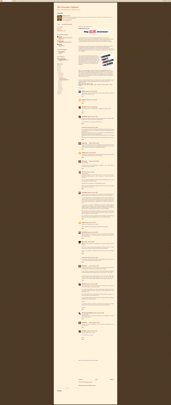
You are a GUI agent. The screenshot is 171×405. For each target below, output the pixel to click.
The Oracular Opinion (68, 6)
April (60, 86)
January (60, 89)
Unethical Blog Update (62, 78)
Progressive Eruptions (62, 58)
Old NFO (83, 91)
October (60, 75)
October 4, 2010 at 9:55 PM (91, 222)
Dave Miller (84, 106)
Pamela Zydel (67, 15)
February (60, 88)
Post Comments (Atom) (87, 382)
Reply (83, 95)
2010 (59, 71)
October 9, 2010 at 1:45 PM (94, 265)
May (60, 84)
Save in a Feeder (59, 26)
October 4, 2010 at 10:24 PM (92, 232)
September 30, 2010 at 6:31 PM (91, 91)
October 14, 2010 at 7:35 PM (94, 322)
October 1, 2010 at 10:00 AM (92, 106)
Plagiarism (107, 84)
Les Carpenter (84, 116)
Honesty (95, 84)
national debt (59, 28)
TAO (82, 241)
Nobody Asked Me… (62, 51)
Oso (82, 171)
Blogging (82, 84)
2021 (59, 65)
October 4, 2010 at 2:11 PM (92, 192)
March (60, 87)
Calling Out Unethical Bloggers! (64, 79)
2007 (59, 93)
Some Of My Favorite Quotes (67, 24)
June (60, 83)
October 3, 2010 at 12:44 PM (89, 171)
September (61, 77)
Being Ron (60, 36)
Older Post (112, 379)
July (60, 82)
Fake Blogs (91, 84)
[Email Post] (91, 83)
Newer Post (80, 379)
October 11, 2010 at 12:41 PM (92, 283)
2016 (59, 67)
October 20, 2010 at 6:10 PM (92, 330)
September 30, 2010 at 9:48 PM (91, 99)
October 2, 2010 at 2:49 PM (94, 143)
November (61, 74)
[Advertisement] (88, 369)
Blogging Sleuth (61, 41)
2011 (59, 70)
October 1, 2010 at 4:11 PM (92, 116)
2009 (59, 91)
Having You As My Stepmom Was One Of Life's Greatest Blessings (66, 38)
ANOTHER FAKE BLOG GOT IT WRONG (65, 41)
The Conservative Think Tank (87, 312)
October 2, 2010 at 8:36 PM (91, 152)
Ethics (88, 84)
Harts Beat (60, 44)
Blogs (85, 84)
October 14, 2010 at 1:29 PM (98, 312)
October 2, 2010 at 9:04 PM (94, 161)
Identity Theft (99, 84)
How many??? (61, 52)
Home (59, 24)
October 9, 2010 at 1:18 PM (93, 257)
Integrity (103, 84)
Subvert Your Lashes (61, 45)
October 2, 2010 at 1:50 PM (93, 127)
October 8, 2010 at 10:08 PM (89, 241)
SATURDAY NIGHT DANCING (63, 59)
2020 (59, 66)
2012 (59, 69)
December (60, 73)
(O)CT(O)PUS (84, 192)
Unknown (83, 99)
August (60, 80)
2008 (59, 92)
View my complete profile (67, 19)
